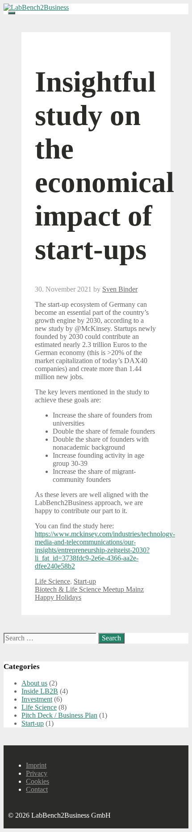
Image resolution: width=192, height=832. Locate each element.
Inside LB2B (39, 691)
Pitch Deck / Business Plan (59, 715)
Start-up (85, 581)
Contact (37, 789)
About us (34, 683)
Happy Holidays (58, 597)
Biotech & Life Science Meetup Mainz (89, 589)
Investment (36, 699)
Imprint (36, 765)
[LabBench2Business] (36, 7)
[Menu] (11, 13)
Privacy (36, 773)
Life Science (52, 581)
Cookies (37, 781)
